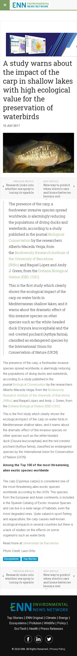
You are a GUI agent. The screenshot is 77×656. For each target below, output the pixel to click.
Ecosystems (11, 559)
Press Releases (51, 629)
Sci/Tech (20, 629)
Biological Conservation (29, 384)
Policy (61, 623)
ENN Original (34, 618)
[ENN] (31, 5)
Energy (63, 618)
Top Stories (30, 559)
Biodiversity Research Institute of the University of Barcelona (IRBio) (39, 258)
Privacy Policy (57, 649)
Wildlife (49, 623)
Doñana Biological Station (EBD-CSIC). (34, 406)
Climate (51, 618)
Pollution (35, 623)
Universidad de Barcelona (40, 543)
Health (33, 629)
